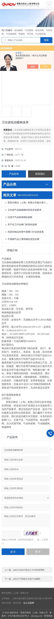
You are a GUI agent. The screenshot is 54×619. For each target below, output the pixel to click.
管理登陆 (48, 616)
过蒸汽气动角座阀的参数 (20, 217)
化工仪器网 (28, 603)
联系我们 (40, 174)
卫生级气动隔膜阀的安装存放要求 (24, 210)
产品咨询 (14, 174)
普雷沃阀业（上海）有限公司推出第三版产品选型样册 (28, 202)
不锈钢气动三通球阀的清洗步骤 (23, 239)
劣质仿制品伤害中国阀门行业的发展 (26, 232)
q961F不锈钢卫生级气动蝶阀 (26, 579)
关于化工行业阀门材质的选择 (22, 224)
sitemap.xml (36, 616)
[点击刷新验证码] (31, 533)
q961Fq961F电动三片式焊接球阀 (28, 570)
